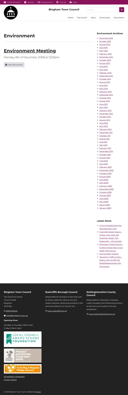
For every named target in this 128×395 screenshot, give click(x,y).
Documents (119, 17)
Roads (74, 2)
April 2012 (103, 126)
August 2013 (104, 101)
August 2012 (104, 120)
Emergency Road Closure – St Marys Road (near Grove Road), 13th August (111, 247)
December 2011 (105, 132)
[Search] (121, 9)
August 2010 (104, 158)
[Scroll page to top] (123, 390)
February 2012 (105, 129)
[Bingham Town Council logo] (64, 9)
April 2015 (103, 70)
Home (70, 17)
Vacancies (30, 2)
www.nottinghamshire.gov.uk (102, 314)
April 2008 (103, 202)
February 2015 (105, 73)
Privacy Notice (10, 380)
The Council (82, 17)
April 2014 (103, 88)
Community (104, 17)
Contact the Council (13, 2)
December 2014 (106, 76)
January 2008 (105, 208)
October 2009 (105, 173)
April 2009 (103, 183)
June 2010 (103, 161)
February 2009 (105, 186)
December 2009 (106, 170)
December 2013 (106, 95)
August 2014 (104, 82)
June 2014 (103, 85)
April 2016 (103, 51)
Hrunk (38, 392)
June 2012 (103, 123)
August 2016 (104, 44)
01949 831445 (11, 311)
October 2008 (105, 192)
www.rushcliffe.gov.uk (57, 311)
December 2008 (106, 189)
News (93, 17)
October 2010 (105, 154)
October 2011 (104, 136)
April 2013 (103, 107)
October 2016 (105, 41)
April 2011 (103, 145)
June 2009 (103, 180)
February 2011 (105, 148)
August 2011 (104, 139)
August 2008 (105, 195)
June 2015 (103, 66)
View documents (15, 65)
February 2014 (105, 92)
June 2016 (103, 47)
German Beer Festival (108, 254)
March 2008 (104, 205)
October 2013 (105, 98)
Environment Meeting (30, 50)
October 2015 (105, 60)
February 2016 (105, 54)
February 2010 (105, 167)
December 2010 (106, 151)
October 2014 (105, 79)
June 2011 (103, 142)
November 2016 (106, 38)
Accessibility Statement (14, 377)
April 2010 (103, 164)
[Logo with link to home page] (11, 12)
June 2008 (103, 198)
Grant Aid (62, 2)
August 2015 (104, 63)
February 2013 (105, 110)
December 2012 (106, 114)
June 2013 (103, 104)
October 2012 (105, 117)
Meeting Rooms (47, 2)
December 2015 (106, 57)
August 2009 (105, 176)
